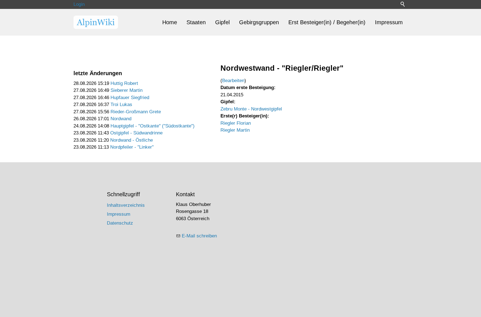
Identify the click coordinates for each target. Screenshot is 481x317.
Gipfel (222, 22)
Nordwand (121, 118)
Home (169, 22)
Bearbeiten (233, 80)
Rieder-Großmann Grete (136, 111)
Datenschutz (120, 223)
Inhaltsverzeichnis (126, 205)
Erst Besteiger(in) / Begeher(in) (326, 22)
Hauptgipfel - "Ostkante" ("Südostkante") (153, 126)
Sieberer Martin (127, 90)
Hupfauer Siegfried (130, 97)
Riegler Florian (235, 123)
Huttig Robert (124, 83)
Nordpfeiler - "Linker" (132, 147)
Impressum (389, 22)
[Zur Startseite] (95, 22)
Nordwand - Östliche (131, 140)
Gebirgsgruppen (259, 22)
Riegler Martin (235, 130)
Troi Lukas (121, 104)
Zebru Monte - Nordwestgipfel (251, 109)
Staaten (196, 22)
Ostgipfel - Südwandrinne (136, 133)
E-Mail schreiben (199, 236)
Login (79, 4)
